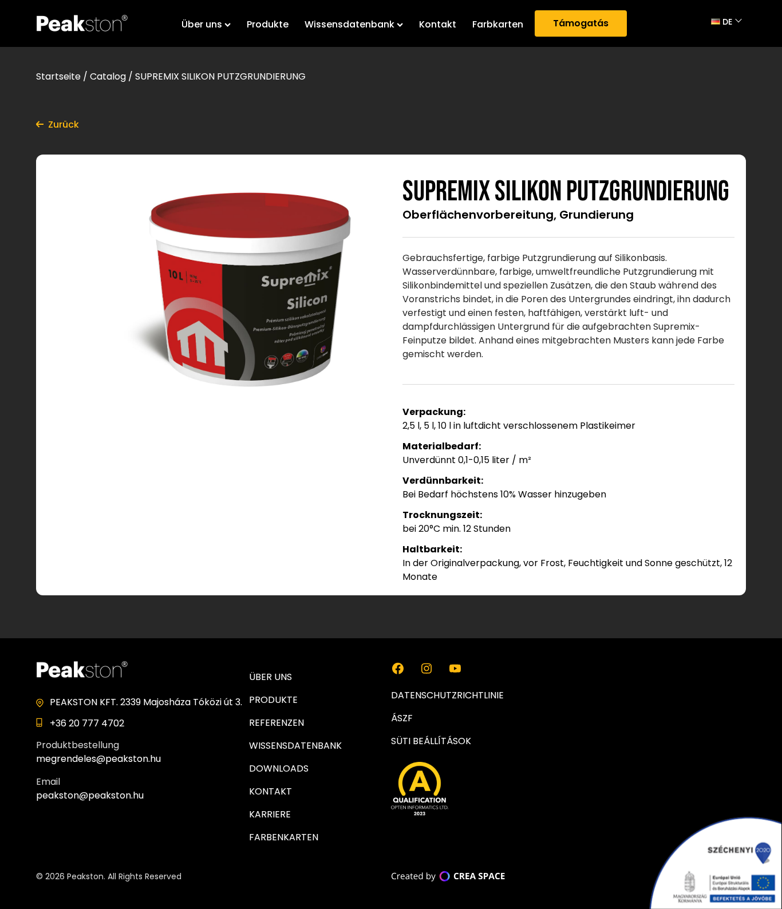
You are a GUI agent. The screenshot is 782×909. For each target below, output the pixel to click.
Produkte (268, 24)
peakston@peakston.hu (90, 795)
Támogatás (581, 23)
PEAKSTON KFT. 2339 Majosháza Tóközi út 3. (146, 702)
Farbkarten (497, 24)
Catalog (108, 76)
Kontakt (437, 24)
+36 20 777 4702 (87, 723)
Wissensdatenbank (349, 24)
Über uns (201, 24)
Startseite (58, 76)
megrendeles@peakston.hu (98, 758)
